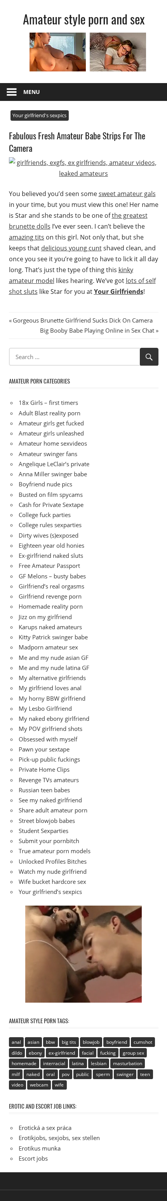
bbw (50, 1042)
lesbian (98, 1063)
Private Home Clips (44, 769)
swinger (125, 1074)
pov (66, 1074)
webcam (39, 1084)
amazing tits (26, 237)
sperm (103, 1074)
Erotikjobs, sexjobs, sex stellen (59, 1138)
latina (78, 1063)
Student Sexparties (43, 831)
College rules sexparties (50, 525)
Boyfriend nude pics (45, 484)
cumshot (143, 1042)
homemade (24, 1063)
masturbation (127, 1063)
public (82, 1074)
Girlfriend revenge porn (50, 596)
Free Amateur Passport (49, 565)
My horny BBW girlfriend (52, 698)
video (17, 1084)
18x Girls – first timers (48, 402)
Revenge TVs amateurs (49, 780)
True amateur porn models (54, 851)
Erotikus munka (40, 1148)
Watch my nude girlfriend (53, 871)
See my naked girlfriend (50, 800)
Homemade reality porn (51, 606)
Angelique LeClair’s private (54, 464)
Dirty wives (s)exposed (48, 535)
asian (33, 1042)
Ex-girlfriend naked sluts (51, 555)
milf (16, 1074)
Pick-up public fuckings (49, 759)
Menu (31, 91)
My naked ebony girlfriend (54, 718)
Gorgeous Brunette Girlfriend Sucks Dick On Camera (82, 320)
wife (59, 1084)
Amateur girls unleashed (51, 433)
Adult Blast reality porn (49, 413)
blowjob (91, 1042)
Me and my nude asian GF (54, 657)
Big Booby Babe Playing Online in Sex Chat (97, 330)
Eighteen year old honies (51, 545)
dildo (17, 1053)
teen (145, 1074)
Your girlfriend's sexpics (39, 115)
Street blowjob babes (47, 820)
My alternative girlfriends (52, 678)
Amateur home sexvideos (53, 443)
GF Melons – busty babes (52, 576)
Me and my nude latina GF (54, 668)
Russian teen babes (44, 790)
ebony (35, 1053)
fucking (108, 1053)
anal (16, 1042)
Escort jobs (33, 1158)
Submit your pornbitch (49, 841)
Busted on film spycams (51, 494)
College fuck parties (45, 515)
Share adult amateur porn (53, 810)
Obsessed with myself (48, 739)
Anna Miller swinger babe (53, 474)
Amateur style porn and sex (83, 19)
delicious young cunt (71, 248)
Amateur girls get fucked (51, 423)
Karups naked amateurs (50, 627)
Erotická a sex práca (45, 1128)
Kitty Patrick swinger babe (53, 637)
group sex (133, 1053)
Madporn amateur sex (48, 647)
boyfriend (116, 1042)
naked (33, 1074)
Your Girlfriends (118, 291)
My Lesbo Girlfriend (45, 708)
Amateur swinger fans (48, 454)
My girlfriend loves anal (50, 688)
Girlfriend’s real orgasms (51, 586)
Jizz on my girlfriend (45, 617)
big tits (69, 1042)
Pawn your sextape (44, 749)
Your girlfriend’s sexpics (50, 892)
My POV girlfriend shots (50, 728)
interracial (54, 1063)
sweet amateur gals (127, 193)
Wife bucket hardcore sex (52, 881)
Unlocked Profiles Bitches (53, 861)
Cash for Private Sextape (51, 505)
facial (88, 1053)
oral (50, 1074)
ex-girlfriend (62, 1053)
